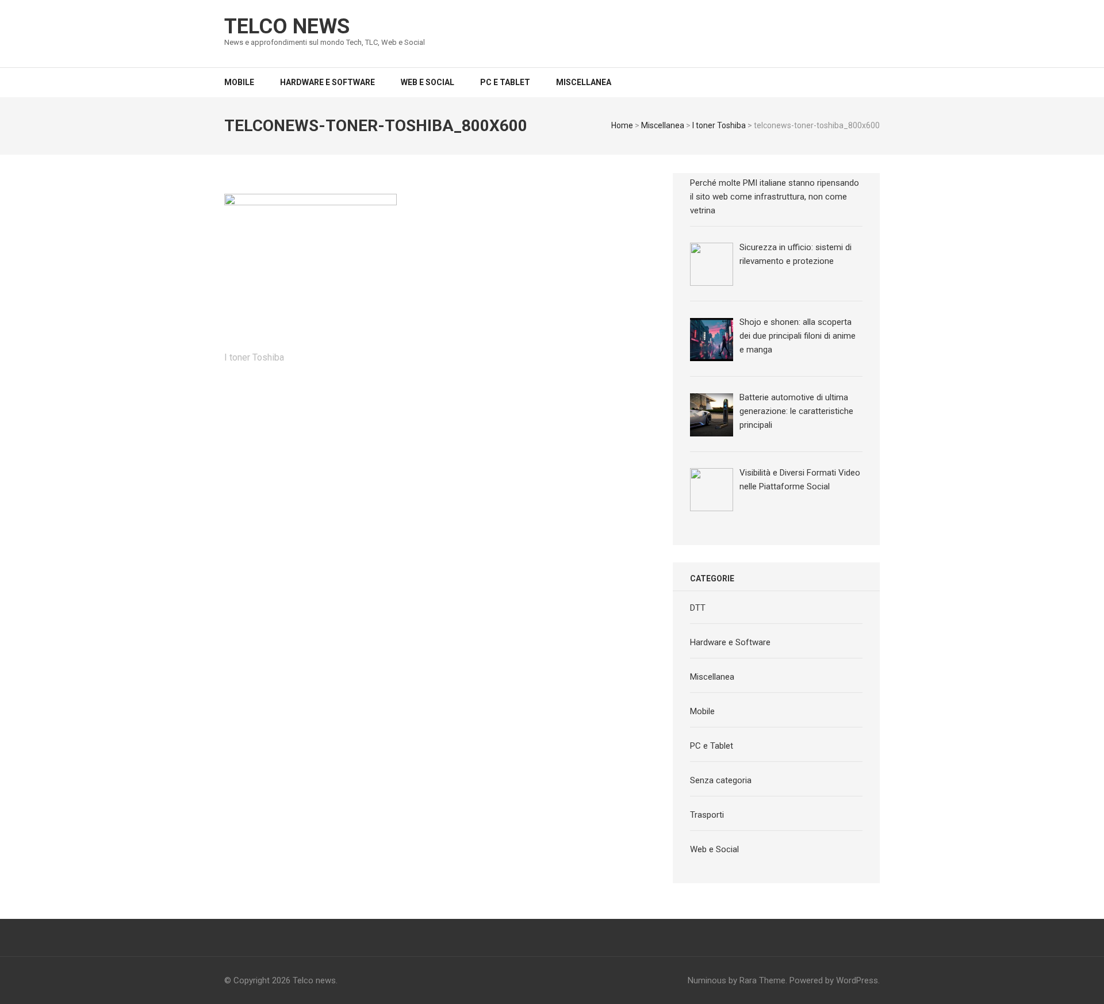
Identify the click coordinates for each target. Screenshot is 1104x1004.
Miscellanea (583, 82)
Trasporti (707, 815)
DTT (698, 608)
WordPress (857, 980)
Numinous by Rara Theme (736, 980)
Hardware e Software (327, 82)
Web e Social (427, 82)
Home (622, 125)
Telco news (287, 26)
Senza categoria (721, 780)
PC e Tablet (505, 82)
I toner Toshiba (719, 125)
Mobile (239, 82)
